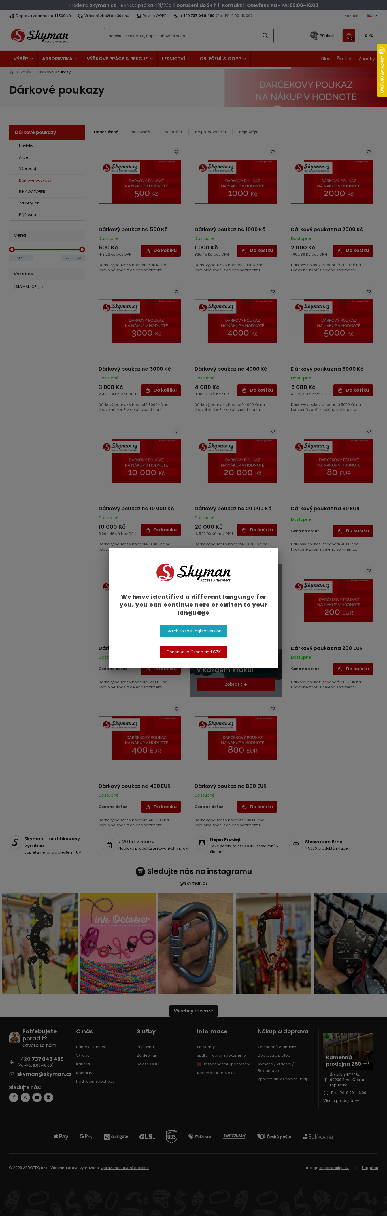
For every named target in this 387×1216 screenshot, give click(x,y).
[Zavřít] (270, 551)
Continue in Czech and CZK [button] (193, 652)
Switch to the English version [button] (193, 631)
